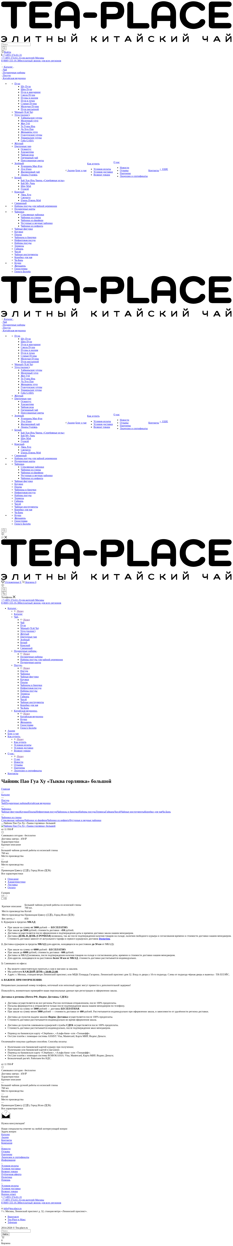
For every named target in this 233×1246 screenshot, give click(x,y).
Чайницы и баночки (68, 811)
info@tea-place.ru (13, 1208)
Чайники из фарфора (36, 820)
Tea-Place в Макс (17, 1219)
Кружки (24, 811)
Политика (6, 1177)
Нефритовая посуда (46, 811)
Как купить (20, 742)
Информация (8, 1160)
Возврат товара (9, 1171)
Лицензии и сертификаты (15, 1157)
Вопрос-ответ (8, 1194)
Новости (6, 1148)
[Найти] (3, 48)
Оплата (12, 887)
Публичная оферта (11, 1174)
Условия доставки (11, 1168)
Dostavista (104, 938)
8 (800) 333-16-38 (31, 60)
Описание (13, 879)
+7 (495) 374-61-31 (12, 55)
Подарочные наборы (31, 656)
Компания (6, 1143)
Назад (20, 611)
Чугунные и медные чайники (85, 820)
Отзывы (5, 1151)
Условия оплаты (10, 1165)
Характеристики (17, 881)
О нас (17, 759)
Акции (5, 1137)
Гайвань (109, 811)
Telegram (12, 1222)
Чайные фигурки (10, 811)
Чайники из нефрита (58, 820)
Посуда (24, 671)
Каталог (18, 614)
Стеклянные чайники (13, 820)
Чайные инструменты (132, 811)
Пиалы (32, 811)
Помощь (5, 1180)
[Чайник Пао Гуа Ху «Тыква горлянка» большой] (28, 826)
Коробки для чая (153, 811)
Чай (22, 622)
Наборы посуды (87, 811)
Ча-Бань (166, 811)
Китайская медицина (31, 716)
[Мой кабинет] (2, 534)
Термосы (100, 811)
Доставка (13, 884)
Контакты (6, 1140)
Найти (5, 1234)
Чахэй (117, 811)
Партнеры (6, 1154)
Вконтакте (13, 1216)
